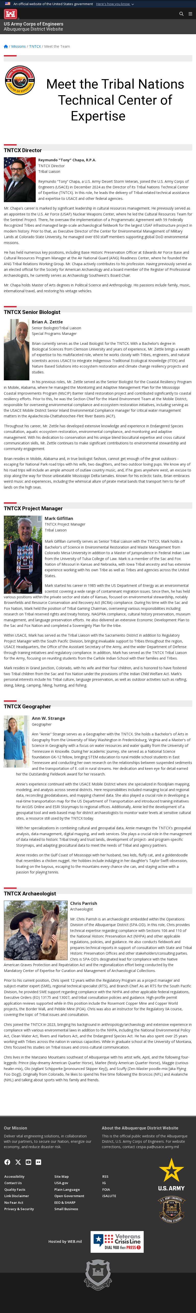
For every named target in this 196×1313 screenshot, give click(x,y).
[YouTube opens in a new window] (28, 1162)
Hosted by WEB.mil (65, 1241)
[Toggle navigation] (188, 14)
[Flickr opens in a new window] (38, 1162)
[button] (115, 4)
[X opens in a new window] (18, 1162)
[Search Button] (179, 14)
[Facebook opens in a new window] (7, 1162)
